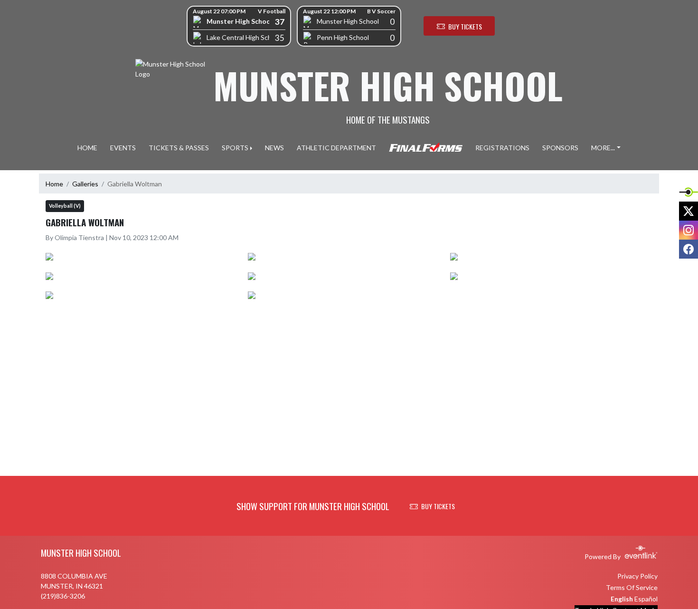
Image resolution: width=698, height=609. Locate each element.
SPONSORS (560, 148)
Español (646, 599)
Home (54, 184)
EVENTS (123, 148)
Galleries (85, 184)
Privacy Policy (637, 576)
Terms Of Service (632, 587)
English (622, 599)
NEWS (274, 148)
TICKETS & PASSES (179, 148)
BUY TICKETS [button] (465, 26)
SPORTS (235, 148)
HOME (87, 148)
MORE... (603, 148)
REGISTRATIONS (502, 148)
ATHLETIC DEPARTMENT (336, 148)
